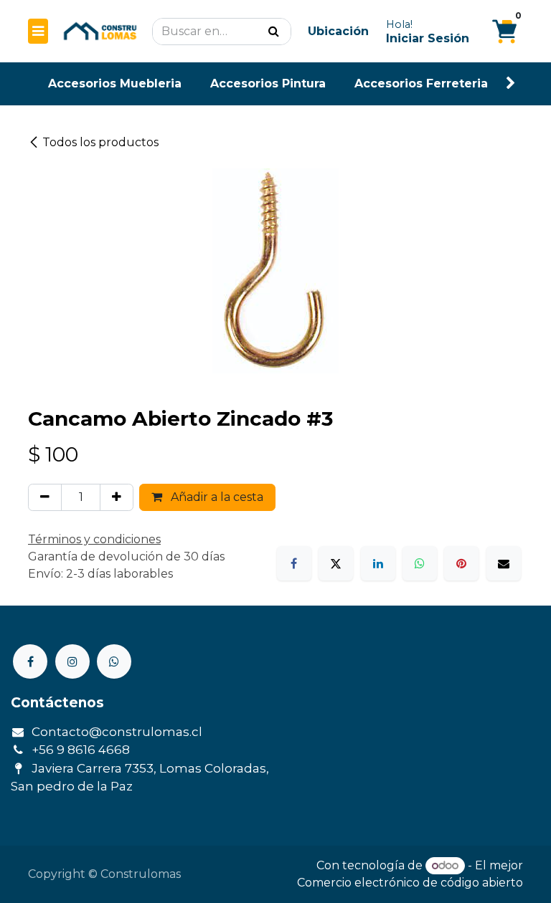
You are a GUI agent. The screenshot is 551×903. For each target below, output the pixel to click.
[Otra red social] (114, 661)
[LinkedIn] (378, 563)
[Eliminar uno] (45, 497)
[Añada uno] (116, 497)
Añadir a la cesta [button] (215, 497)
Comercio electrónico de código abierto (410, 882)
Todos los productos (100, 142)
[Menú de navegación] (38, 31)
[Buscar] (274, 31)
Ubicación (338, 31)
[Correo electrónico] (503, 563)
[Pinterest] (461, 563)
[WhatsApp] (419, 563)
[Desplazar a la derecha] (511, 83)
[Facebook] (294, 563)
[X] (336, 563)
